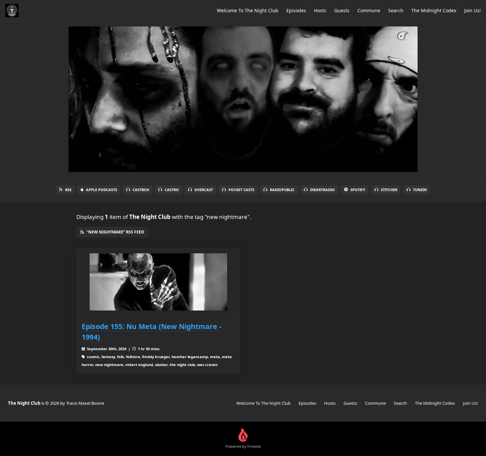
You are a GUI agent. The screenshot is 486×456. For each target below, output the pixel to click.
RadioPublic (282, 189)
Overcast (203, 189)
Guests (341, 10)
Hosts (320, 10)
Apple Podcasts (101, 189)
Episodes (296, 10)
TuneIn (420, 189)
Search (395, 10)
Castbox (141, 189)
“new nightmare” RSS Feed (115, 232)
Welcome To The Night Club (247, 10)
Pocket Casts (241, 189)
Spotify (357, 189)
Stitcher (389, 189)
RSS (68, 189)
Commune (368, 10)
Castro (172, 189)
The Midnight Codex (433, 10)
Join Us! (472, 10)
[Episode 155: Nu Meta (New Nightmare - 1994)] (158, 282)
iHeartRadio (322, 189)
